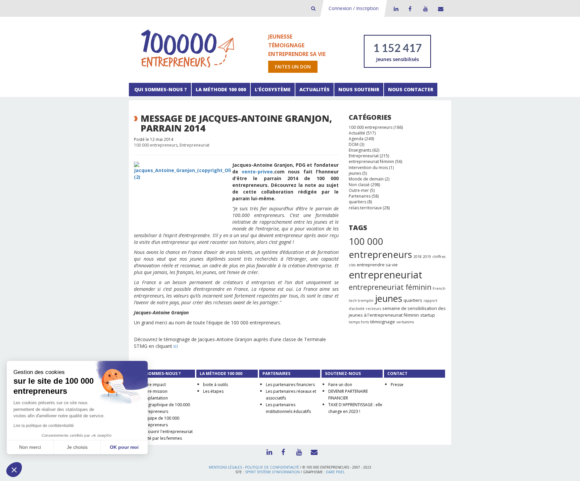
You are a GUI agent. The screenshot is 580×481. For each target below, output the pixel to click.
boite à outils (215, 384)
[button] (14, 470)
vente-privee (257, 171)
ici (176, 346)
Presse (397, 384)
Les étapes (213, 391)
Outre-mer (359, 190)
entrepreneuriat (385, 274)
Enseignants (360, 150)
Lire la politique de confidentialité (43, 425)
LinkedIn (395, 8)
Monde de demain (366, 179)
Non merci (30, 447)
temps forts (359, 322)
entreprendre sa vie (377, 265)
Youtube (424, 8)
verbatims (405, 322)
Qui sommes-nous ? (160, 89)
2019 (427, 256)
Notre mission (154, 391)
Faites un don (293, 66)
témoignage (382, 322)
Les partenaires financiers (290, 384)
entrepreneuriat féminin (371, 161)
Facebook (410, 8)
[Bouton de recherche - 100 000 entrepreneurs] (313, 8)
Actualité (357, 133)
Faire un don (340, 384)
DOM (353, 144)
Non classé (359, 185)
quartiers (357, 202)
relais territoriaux (365, 208)
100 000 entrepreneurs (156, 145)
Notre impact (153, 384)
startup (427, 315)
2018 (418, 256)
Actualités (314, 89)
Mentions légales (225, 467)
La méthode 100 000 (221, 89)
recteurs (373, 308)
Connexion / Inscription (354, 8)
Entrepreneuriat (194, 145)
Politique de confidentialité (272, 467)
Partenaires (360, 196)
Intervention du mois (368, 167)
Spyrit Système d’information (272, 472)
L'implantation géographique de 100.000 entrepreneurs (165, 404)
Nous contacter (410, 89)
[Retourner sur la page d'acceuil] (187, 48)
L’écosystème (273, 89)
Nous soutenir (358, 89)
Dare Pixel (335, 472)
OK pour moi (124, 447)
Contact (439, 8)
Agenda (356, 139)
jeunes (355, 173)
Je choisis (77, 447)
